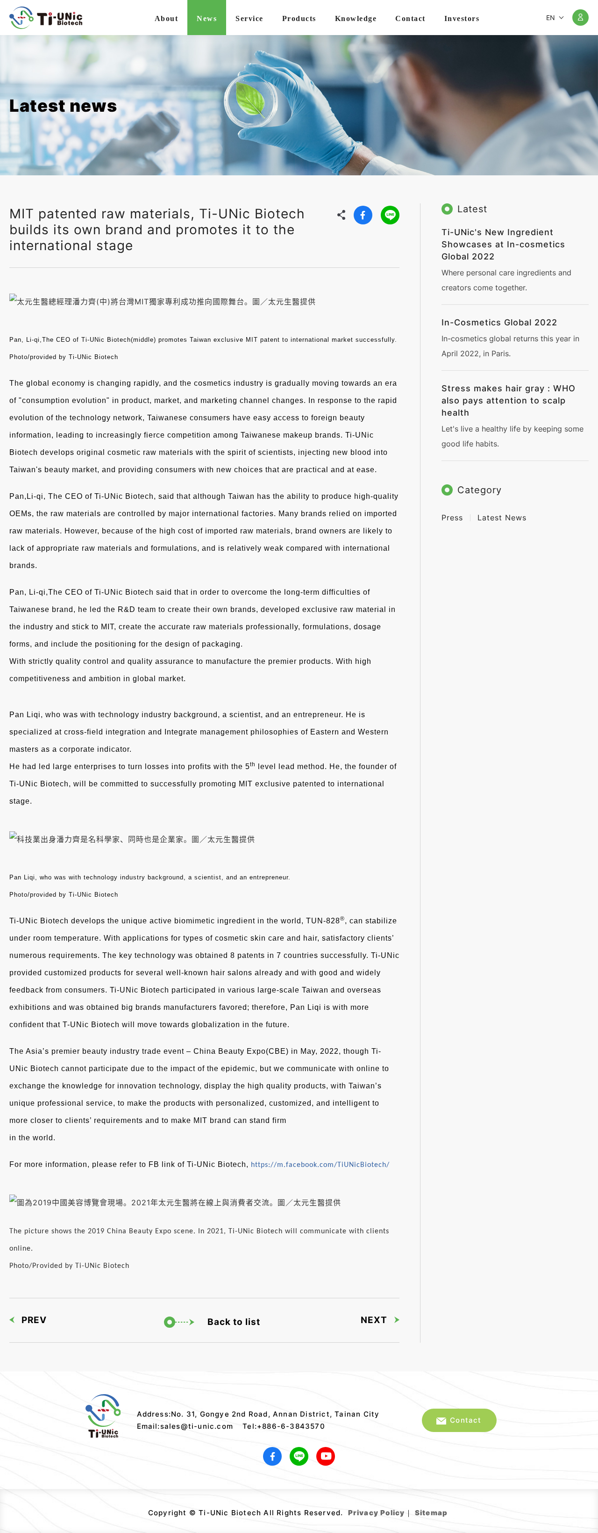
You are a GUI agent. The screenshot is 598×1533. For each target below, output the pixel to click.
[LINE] (390, 215)
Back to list (233, 1322)
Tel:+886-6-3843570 (283, 1426)
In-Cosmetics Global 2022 (499, 322)
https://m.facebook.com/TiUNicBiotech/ (320, 1165)
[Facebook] (363, 215)
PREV (34, 1320)
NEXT (374, 1320)
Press (452, 517)
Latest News (502, 517)
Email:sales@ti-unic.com (185, 1426)
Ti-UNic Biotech (45, 18)
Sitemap (431, 1512)
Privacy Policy (376, 1512)
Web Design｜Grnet (449, 1509)
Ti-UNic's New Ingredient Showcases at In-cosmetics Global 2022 (503, 244)
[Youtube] (325, 1456)
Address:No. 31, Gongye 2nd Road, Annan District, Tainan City (258, 1414)
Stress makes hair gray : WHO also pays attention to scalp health (508, 400)
